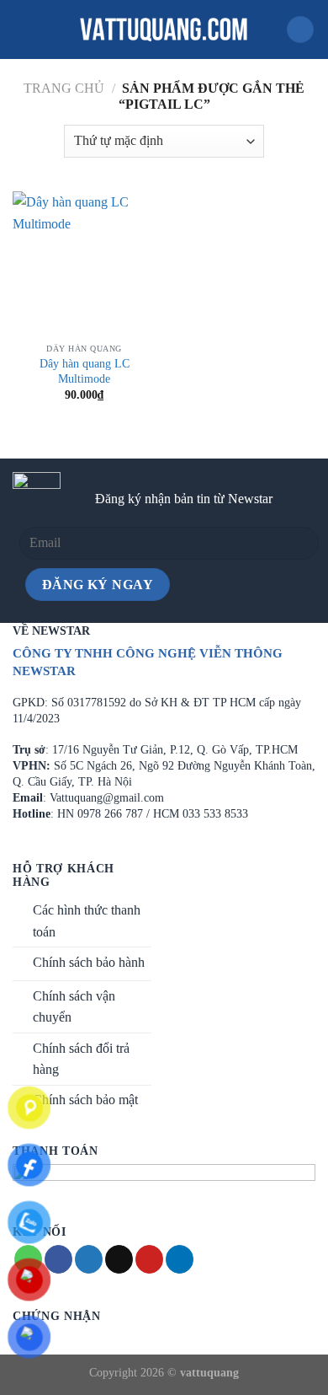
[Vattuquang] (164, 29)
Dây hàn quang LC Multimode (85, 371)
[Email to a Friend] (119, 1259)
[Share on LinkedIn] (179, 1259)
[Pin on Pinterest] (149, 1259)
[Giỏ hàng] (300, 30)
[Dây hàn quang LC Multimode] (84, 263)
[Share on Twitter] (89, 1259)
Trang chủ (64, 88)
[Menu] (23, 29)
